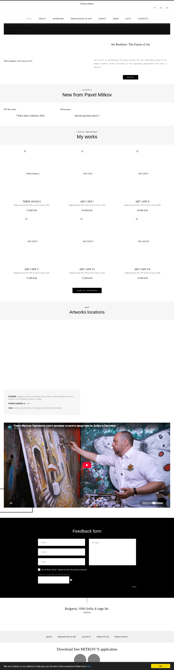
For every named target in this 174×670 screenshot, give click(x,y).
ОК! (160, 666)
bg (161, 8)
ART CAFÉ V (31, 269)
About (49, 637)
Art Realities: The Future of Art (130, 44)
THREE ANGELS (31, 201)
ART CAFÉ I (87, 201)
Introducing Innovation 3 (87, 115)
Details (130, 77)
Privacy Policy (121, 637)
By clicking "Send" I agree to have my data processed (64, 569)
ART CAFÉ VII (142, 269)
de (167, 8)
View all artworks (87, 290)
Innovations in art (67, 637)
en (155, 8)
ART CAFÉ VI (87, 269)
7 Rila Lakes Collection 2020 (30, 115)
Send (134, 587)
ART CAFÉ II (142, 201)
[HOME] (28, 18)
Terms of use (102, 637)
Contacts (86, 637)
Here (88, 666)
